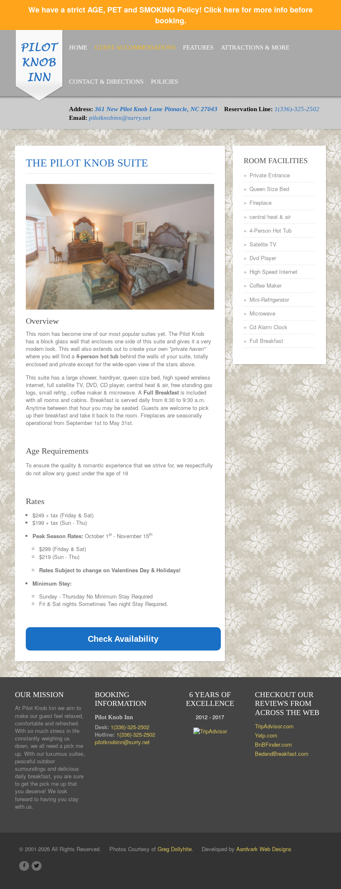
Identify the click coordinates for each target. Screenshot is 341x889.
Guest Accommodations (135, 47)
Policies (164, 81)
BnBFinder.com (273, 744)
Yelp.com (266, 735)
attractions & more (255, 47)
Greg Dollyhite (175, 849)
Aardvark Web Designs (264, 849)
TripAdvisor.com (274, 726)
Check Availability (123, 638)
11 (161, 296)
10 (153, 296)
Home (78, 47)
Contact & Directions (106, 81)
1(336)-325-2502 (296, 109)
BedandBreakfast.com (282, 753)
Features (198, 47)
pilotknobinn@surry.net (120, 117)
